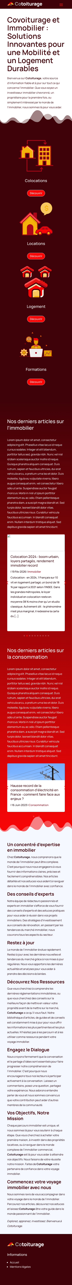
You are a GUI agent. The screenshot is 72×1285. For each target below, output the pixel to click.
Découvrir (36, 193)
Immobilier (34, 571)
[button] (65, 582)
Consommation (39, 805)
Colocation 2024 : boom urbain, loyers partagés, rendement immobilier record (35, 561)
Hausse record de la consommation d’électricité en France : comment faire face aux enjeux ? (35, 792)
